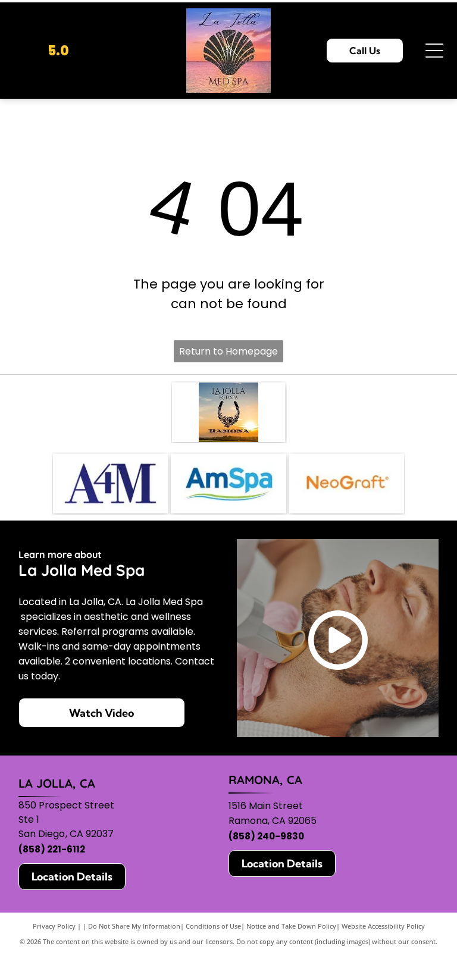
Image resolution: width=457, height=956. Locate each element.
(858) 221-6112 (51, 849)
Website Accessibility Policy (383, 925)
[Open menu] (434, 50)
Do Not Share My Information (134, 925)
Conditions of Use (213, 925)
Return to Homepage (228, 351)
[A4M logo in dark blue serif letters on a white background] (110, 483)
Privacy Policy (54, 925)
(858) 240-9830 (266, 836)
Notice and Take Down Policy (291, 925)
